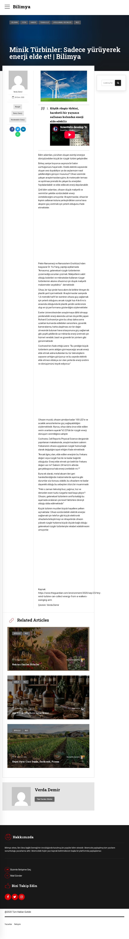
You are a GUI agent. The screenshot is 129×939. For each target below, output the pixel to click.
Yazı (77, 22)
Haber (33, 22)
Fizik (24, 22)
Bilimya (21, 7)
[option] (64, 86)
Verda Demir (18, 92)
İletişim (17, 924)
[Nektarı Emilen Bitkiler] (48, 649)
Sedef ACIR (76, 708)
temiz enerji (17, 113)
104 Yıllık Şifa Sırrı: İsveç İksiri (30, 713)
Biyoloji (17, 633)
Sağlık (16, 682)
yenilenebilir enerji (18, 120)
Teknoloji (44, 22)
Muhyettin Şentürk (73, 660)
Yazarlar (8, 924)
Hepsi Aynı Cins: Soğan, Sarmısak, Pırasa (35, 761)
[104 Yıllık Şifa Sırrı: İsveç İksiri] (48, 697)
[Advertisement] (63, 235)
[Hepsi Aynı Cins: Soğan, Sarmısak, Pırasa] (48, 746)
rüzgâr (17, 107)
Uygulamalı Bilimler (62, 22)
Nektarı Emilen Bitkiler (25, 664)
